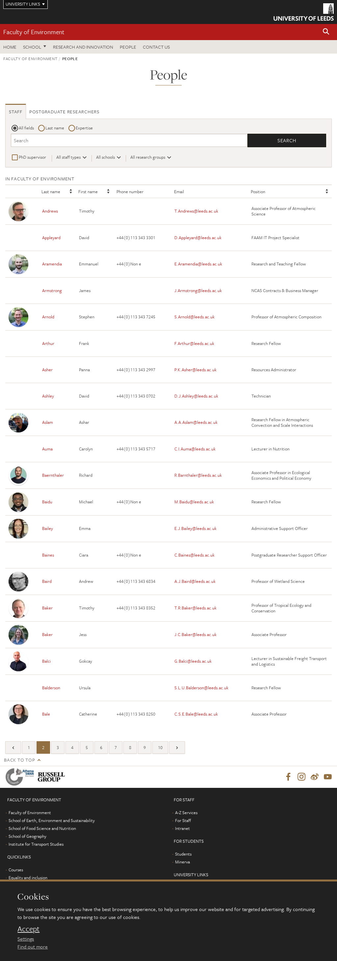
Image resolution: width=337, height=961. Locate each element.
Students (183, 854)
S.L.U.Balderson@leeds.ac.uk (201, 687)
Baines (48, 555)
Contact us (156, 46)
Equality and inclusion (28, 877)
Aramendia (52, 264)
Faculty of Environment (34, 31)
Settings (25, 938)
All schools (105, 157)
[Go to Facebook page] (288, 777)
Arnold (48, 316)
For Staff (183, 820)
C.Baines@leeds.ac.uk (194, 555)
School (32, 46)
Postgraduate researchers (64, 111)
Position (258, 191)
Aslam (47, 422)
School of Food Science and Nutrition (42, 828)
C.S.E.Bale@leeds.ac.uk (196, 714)
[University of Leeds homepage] (303, 12)
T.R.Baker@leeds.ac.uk (195, 608)
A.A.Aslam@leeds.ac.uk (196, 422)
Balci (46, 661)
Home (9, 46)
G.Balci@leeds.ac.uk (193, 661)
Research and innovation (83, 46)
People (128, 46)
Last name (54, 128)
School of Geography (27, 836)
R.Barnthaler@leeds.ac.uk (198, 475)
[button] (326, 32)
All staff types (68, 157)
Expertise (84, 128)
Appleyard (51, 237)
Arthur (48, 343)
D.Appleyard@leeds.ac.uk (197, 237)
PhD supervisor (32, 157)
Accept (28, 929)
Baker (47, 608)
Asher (47, 369)
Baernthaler (53, 475)
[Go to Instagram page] (301, 777)
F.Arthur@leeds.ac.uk (194, 343)
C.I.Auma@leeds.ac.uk (195, 449)
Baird (47, 581)
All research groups (147, 157)
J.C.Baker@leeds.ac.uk (195, 634)
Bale (46, 714)
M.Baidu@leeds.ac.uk (194, 501)
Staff (15, 111)
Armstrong (52, 290)
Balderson (51, 687)
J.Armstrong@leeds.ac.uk (198, 290)
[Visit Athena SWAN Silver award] (21, 777)
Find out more (32, 946)
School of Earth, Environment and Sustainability (52, 820)
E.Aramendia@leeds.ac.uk (198, 264)
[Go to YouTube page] (328, 777)
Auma (47, 449)
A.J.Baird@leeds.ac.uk (195, 581)
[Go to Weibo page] (315, 777)
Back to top (19, 759)
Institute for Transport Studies (36, 844)
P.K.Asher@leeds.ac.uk (195, 369)
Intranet (182, 828)
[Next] (177, 747)
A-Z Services (186, 812)
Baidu (47, 501)
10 (160, 747)
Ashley (48, 396)
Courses (16, 869)
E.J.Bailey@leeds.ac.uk (195, 528)
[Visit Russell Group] (52, 777)
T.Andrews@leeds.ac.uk (196, 211)
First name (88, 191)
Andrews (50, 211)
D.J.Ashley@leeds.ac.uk (196, 396)
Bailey (47, 528)
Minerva (182, 861)
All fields (26, 128)
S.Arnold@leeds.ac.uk (194, 316)
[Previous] (13, 747)
